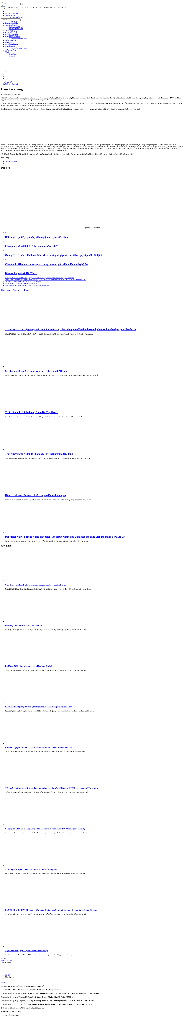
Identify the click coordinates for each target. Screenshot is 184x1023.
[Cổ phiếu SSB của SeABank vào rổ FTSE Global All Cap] (21, 366)
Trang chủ (8, 82)
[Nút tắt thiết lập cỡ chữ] (6, 71)
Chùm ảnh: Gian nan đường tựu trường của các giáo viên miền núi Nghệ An (46, 264)
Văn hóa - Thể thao (11, 44)
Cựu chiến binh (10, 15)
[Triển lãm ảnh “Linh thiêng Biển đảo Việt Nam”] (21, 408)
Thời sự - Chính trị (11, 13)
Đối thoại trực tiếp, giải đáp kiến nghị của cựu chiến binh (36, 237)
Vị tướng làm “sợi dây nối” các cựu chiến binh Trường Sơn (31, 869)
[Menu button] (2, 2)
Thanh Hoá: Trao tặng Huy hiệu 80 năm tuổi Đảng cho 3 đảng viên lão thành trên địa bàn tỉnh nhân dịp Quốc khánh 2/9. (45, 280)
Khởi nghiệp (13, 35)
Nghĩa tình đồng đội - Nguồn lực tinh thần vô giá (26, 951)
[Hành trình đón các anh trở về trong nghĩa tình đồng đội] (21, 491)
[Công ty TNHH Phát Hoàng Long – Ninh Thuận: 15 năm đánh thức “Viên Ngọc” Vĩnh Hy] (21, 825)
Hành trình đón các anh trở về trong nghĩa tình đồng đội (35, 495)
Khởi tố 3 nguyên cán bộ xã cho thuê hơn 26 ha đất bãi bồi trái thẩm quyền (38, 747)
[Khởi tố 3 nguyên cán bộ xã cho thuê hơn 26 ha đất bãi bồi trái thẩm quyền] (21, 743)
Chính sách (9, 31)
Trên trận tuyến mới (16, 17)
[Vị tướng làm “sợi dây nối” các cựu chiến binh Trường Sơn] (21, 865)
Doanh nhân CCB (11, 33)
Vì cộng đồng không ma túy (18, 48)
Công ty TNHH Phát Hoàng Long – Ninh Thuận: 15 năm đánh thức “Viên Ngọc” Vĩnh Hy (45, 829)
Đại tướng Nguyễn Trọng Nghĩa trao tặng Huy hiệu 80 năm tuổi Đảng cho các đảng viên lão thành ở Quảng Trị (65, 536)
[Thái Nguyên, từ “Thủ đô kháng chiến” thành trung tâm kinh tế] (21, 449)
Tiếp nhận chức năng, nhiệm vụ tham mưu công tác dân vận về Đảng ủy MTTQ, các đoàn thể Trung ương (52, 788)
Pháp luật (8, 46)
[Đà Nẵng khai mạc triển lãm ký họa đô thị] (21, 621)
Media (7, 52)
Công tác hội (13, 21)
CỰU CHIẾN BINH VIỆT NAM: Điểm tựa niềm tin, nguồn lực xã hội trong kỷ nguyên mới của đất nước (51, 910)
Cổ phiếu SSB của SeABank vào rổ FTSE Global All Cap (24, 282)
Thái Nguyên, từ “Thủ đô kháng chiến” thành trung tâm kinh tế (27, 285)
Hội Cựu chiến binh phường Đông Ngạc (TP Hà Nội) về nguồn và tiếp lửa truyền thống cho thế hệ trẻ (39, 278)
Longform (12, 54)
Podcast (12, 46)
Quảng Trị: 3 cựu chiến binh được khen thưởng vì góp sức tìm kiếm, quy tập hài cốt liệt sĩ (53, 255)
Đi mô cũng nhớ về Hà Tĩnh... (21, 273)
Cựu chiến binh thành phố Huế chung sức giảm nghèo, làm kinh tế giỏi (36, 585)
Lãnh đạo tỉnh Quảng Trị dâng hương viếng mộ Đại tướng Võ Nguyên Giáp (38, 707)
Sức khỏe (8, 42)
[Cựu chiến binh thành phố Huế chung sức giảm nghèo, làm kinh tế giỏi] (21, 581)
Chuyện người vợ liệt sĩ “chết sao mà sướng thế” (31, 246)
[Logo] (3, 6)
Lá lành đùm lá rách (16, 29)
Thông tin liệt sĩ (10, 50)
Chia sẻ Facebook (11, 161)
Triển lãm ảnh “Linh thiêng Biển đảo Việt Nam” (21, 283)
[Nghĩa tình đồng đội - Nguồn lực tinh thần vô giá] (21, 946)
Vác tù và (12, 29)
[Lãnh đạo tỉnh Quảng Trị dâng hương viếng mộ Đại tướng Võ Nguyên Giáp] (21, 703)
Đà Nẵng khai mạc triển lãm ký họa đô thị (23, 625)
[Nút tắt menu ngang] (13, 977)
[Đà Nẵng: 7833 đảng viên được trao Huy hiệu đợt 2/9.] (21, 662)
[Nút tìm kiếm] (22, 4)
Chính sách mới (14, 37)
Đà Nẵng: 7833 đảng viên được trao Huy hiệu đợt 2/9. (28, 666)
